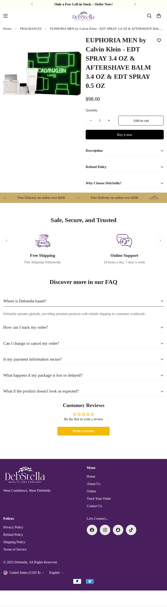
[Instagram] (105, 530)
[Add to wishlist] (159, 40)
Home (7, 28)
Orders (91, 491)
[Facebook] (92, 530)
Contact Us (94, 506)
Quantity (92, 110)
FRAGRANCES (31, 28)
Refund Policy (13, 534)
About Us (93, 484)
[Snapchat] (118, 530)
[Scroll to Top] (159, 583)
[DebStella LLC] (83, 16)
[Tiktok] (131, 530)
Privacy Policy (13, 527)
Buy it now (124, 135)
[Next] (135, 4)
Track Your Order (99, 498)
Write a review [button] (83, 431)
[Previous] (32, 4)
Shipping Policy (14, 542)
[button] (159, 16)
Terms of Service (15, 549)
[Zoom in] (72, 44)
